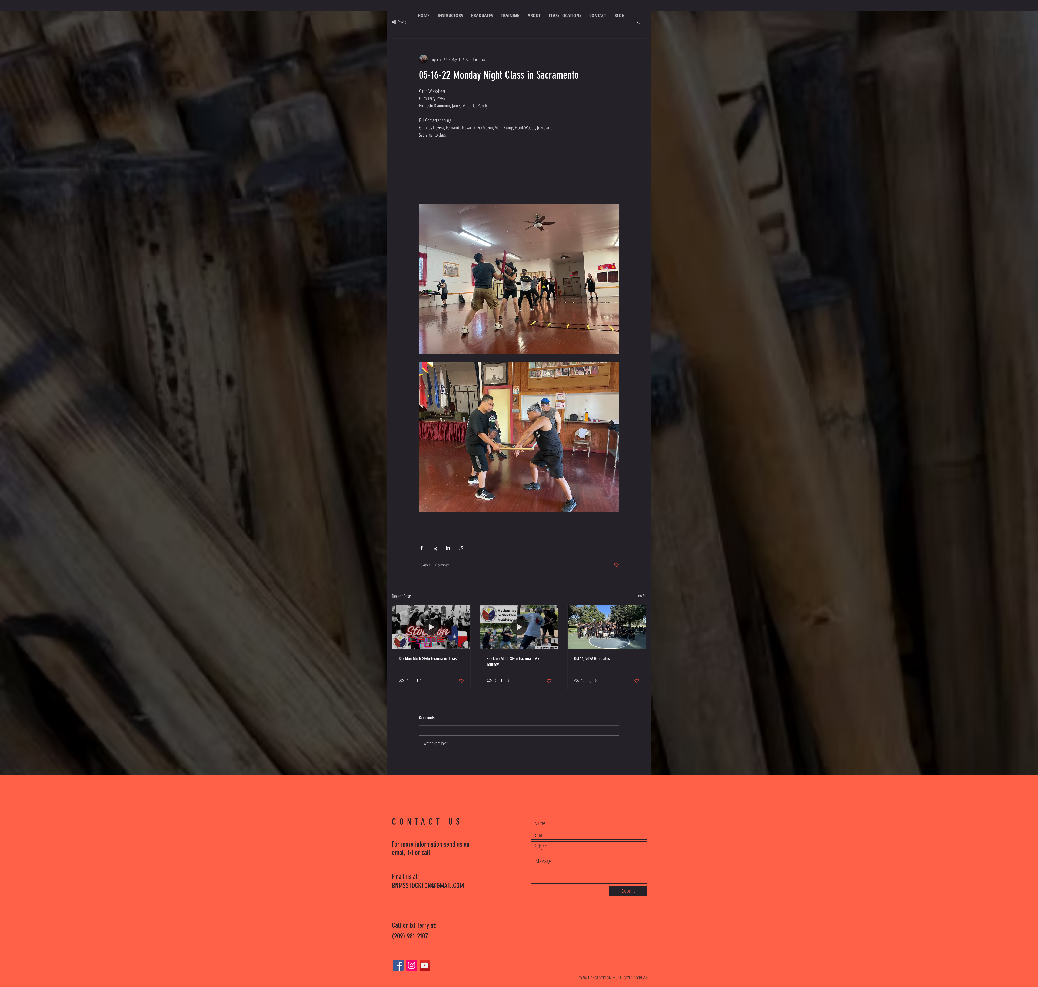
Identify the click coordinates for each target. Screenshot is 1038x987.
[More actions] (616, 59)
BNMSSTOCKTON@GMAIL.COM (428, 886)
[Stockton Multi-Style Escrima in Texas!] (431, 627)
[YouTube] (425, 965)
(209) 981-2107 (410, 936)
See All (642, 595)
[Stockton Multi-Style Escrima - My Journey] (519, 627)
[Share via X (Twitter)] (434, 548)
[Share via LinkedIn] (448, 548)
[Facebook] (398, 965)
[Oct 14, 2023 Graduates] (607, 627)
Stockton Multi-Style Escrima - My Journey (513, 662)
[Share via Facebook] (421, 548)
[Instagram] (411, 965)
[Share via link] (461, 548)
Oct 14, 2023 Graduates (592, 659)
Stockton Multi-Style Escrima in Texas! (428, 659)
